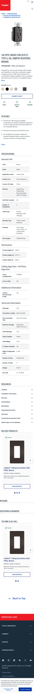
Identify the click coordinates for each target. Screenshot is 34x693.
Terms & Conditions (8, 676)
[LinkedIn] (14, 660)
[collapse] (31, 626)
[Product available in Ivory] (2, 89)
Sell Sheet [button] (4, 414)
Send (4, 105)
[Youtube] (31, 660)
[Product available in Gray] (15, 89)
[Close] (32, 681)
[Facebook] (3, 660)
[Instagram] (9, 660)
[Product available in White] (20, 89)
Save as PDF (17, 105)
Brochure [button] (4, 398)
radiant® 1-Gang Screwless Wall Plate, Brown (17, 468)
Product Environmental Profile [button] (10, 418)
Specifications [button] (5, 402)
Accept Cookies (25, 689)
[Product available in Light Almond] (11, 89)
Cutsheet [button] (4, 389)
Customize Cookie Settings (8, 689)
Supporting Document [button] (8, 410)
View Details (17, 486)
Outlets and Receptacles (11, 15)
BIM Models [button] (5, 406)
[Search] (32, 9)
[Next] (30, 460)
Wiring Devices (12, 14)
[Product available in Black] (7, 89)
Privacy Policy (6, 672)
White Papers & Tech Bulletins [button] (10, 422)
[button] (32, 21)
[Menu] (32, 2)
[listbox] (17, 34)
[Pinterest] (20, 660)
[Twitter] (25, 660)
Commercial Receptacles (11, 17)
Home (3, 14)
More (3, 80)
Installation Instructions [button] (8, 393)
